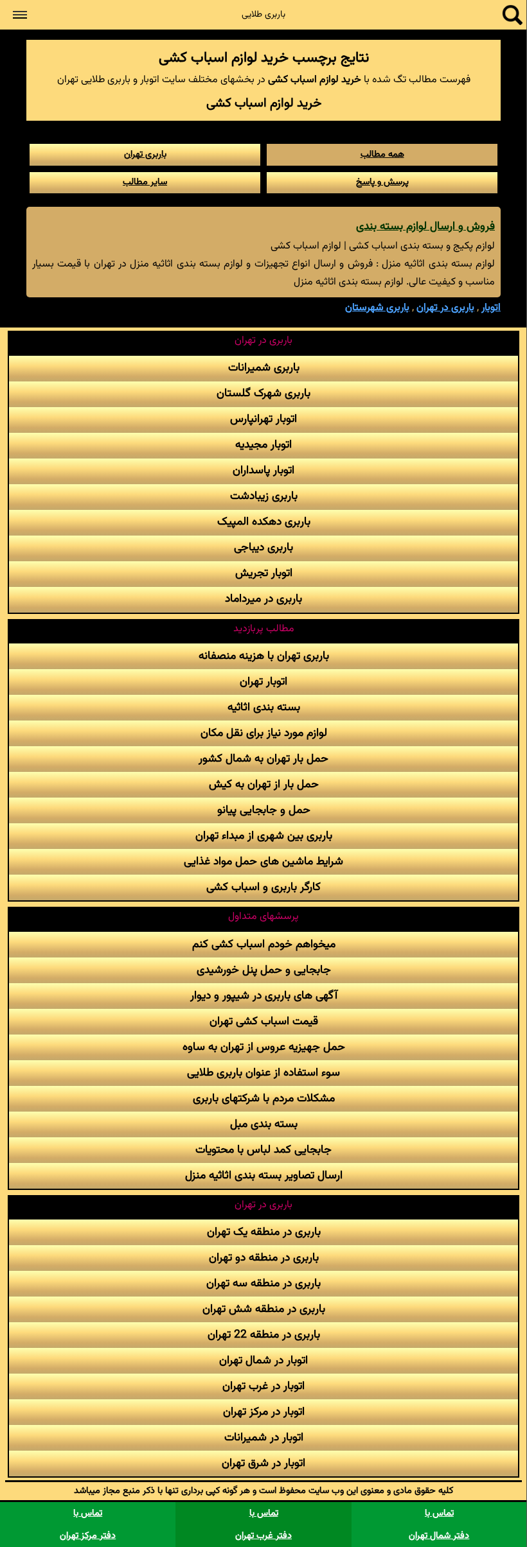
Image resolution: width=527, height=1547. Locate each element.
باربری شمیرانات (263, 367)
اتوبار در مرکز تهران (264, 1411)
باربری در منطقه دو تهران (264, 1257)
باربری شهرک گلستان (263, 393)
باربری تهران (145, 154)
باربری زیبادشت (264, 496)
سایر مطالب (145, 182)
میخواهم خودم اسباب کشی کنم (263, 944)
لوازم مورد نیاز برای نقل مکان (264, 733)
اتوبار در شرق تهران (263, 1463)
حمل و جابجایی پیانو (263, 810)
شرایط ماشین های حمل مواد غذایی (263, 861)
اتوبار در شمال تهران (263, 1360)
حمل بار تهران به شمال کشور (263, 758)
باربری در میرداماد (263, 598)
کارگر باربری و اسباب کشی (263, 887)
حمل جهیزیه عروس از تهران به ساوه (264, 1047)
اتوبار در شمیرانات (263, 1437)
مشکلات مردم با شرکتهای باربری (264, 1098)
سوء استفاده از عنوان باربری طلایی (263, 1072)
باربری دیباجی (263, 547)
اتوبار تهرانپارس (263, 419)
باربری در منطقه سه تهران (263, 1283)
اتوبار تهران (263, 681)
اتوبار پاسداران (263, 470)
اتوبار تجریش (263, 573)
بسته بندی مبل (264, 1124)
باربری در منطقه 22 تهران (264, 1334)
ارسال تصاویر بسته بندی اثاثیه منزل (264, 1175)
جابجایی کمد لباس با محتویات (263, 1149)
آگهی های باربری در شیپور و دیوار (263, 995)
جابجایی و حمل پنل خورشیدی (264, 970)
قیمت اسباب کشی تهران (264, 1021)
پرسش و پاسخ (382, 182)
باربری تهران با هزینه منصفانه (264, 656)
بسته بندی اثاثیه (264, 707)
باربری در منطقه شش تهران (263, 1309)
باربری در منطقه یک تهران (264, 1232)
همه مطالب (382, 154)
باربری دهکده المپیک (263, 521)
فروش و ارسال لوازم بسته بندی (425, 226)
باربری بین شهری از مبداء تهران (263, 835)
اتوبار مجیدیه (263, 444)
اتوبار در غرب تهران (263, 1386)
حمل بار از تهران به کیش (264, 784)
